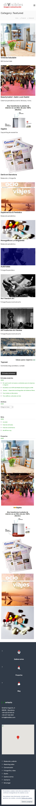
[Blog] (19, 684)
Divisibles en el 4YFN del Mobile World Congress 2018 (18, 387)
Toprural (4, 362)
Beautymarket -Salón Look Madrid (15, 97)
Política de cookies (27, 798)
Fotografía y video (10, 770)
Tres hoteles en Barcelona (10, 393)
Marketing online (9, 764)
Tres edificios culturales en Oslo (12, 396)
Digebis (4, 129)
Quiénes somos (19, 659)
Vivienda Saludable (8, 58)
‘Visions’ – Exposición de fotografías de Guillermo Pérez (19, 390)
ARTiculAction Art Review (11, 330)
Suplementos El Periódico (11, 212)
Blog (19, 691)
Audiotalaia (5, 267)
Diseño (6, 774)
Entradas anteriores (8, 373)
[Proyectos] (19, 668)
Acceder (5, 422)
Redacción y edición (10, 761)
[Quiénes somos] (19, 652)
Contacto (7, 780)
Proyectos (19, 675)
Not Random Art (7, 298)
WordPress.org (7, 430)
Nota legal (7, 783)
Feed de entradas (8, 425)
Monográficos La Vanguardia (12, 240)
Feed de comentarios (9, 427)
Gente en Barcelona (9, 175)
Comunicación (8, 767)
